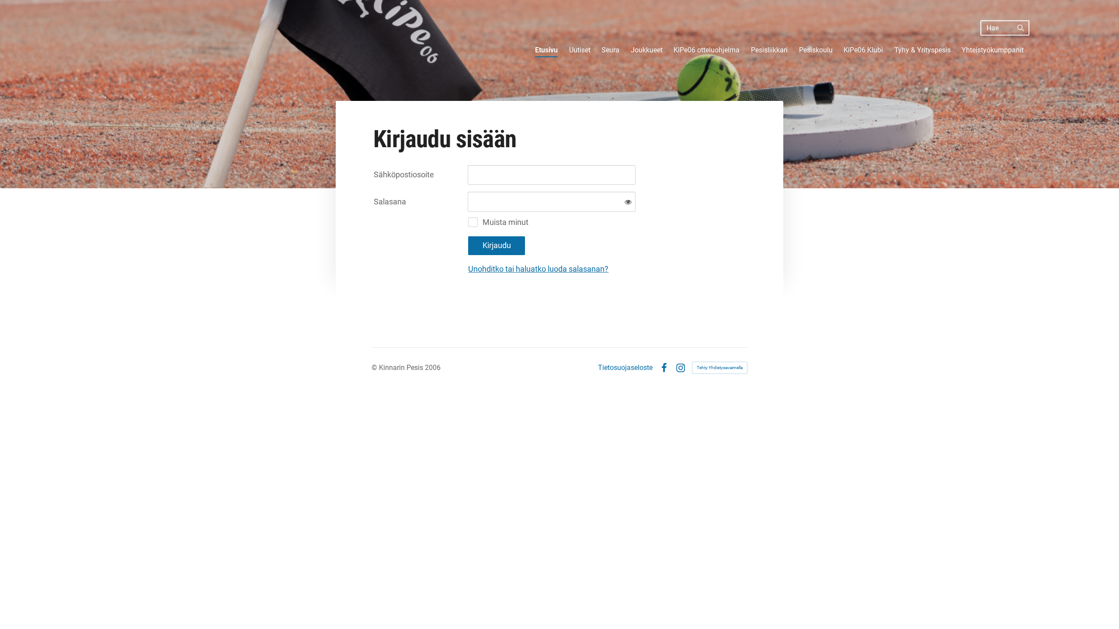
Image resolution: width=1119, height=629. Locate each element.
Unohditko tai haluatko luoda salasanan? (538, 268)
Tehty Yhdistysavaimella (720, 367)
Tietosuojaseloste (625, 367)
